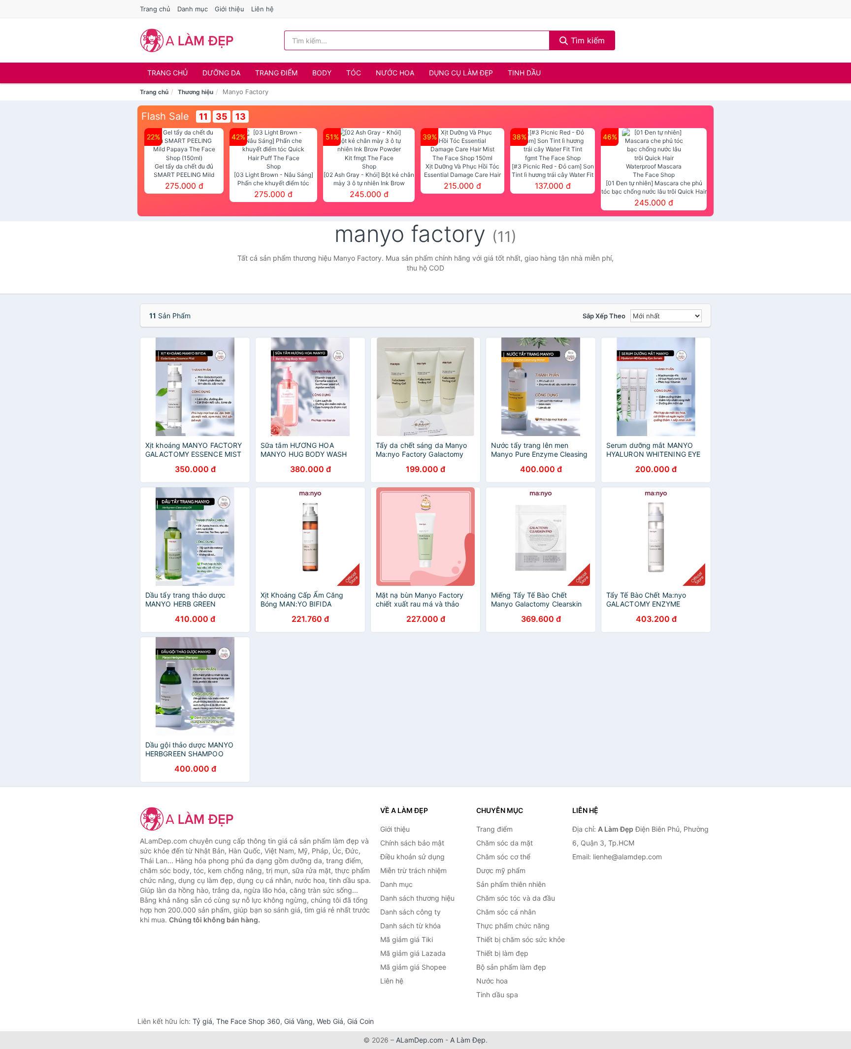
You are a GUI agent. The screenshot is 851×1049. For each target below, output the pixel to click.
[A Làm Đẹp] (189, 819)
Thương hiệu (195, 92)
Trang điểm (276, 72)
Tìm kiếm (586, 40)
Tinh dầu (524, 72)
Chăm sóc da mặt (504, 843)
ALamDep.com (419, 1040)
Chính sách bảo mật (412, 843)
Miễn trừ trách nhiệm (413, 870)
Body (321, 72)
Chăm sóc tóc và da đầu (515, 898)
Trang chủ (155, 9)
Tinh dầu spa (497, 994)
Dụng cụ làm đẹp (461, 72)
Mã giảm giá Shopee (413, 967)
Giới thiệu (229, 9)
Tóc (353, 72)
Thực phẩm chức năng (513, 925)
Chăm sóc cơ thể (503, 856)
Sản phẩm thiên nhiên (511, 884)
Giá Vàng (298, 1021)
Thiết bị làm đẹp (502, 953)
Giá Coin (360, 1021)
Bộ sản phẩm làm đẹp (511, 967)
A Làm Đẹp (468, 1040)
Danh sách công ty (410, 912)
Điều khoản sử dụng (412, 856)
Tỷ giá (202, 1021)
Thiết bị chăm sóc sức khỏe (520, 939)
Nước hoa (395, 72)
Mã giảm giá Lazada (413, 953)
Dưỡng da (221, 72)
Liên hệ (262, 9)
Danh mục (192, 9)
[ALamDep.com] (187, 40)
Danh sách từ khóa (410, 925)
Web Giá (330, 1021)
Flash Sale (165, 116)
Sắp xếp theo (604, 316)
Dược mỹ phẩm (500, 870)
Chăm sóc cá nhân (506, 912)
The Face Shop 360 (248, 1021)
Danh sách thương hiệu (417, 898)
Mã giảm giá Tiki (406, 939)
